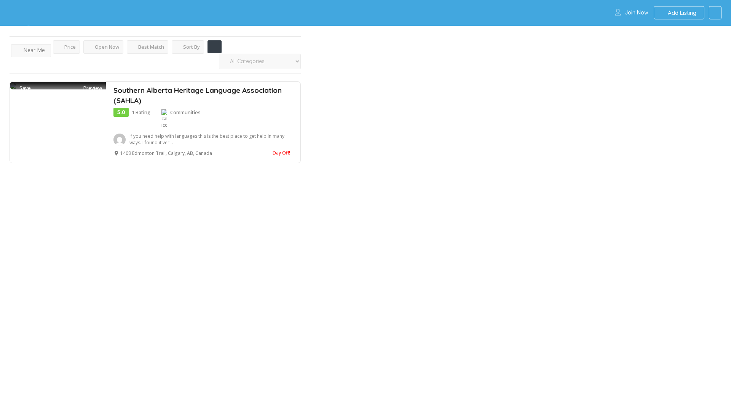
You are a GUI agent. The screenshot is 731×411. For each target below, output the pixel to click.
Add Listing (681, 12)
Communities (185, 112)
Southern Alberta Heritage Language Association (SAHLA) (197, 95)
